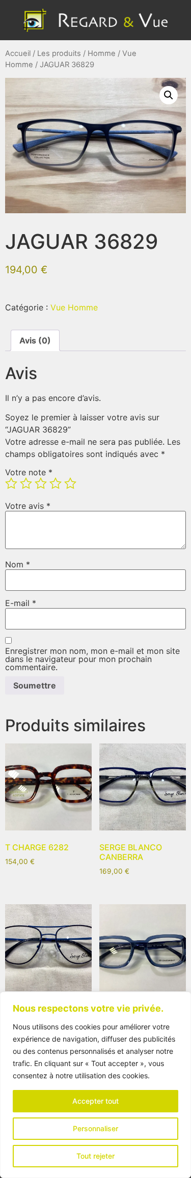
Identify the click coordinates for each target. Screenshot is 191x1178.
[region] (95, 1085)
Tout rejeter (95, 1156)
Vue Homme (74, 307)
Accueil (18, 53)
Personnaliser (95, 1128)
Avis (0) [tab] (35, 340)
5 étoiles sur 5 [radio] (70, 483)
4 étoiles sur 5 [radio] (55, 483)
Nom (17, 564)
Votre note (28, 472)
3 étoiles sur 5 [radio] (41, 483)
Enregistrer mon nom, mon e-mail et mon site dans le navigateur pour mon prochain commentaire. (92, 659)
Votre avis (27, 506)
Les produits (59, 53)
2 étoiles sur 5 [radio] (26, 483)
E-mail (20, 603)
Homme (102, 53)
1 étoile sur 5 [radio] (11, 483)
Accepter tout (95, 1101)
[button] (168, 95)
